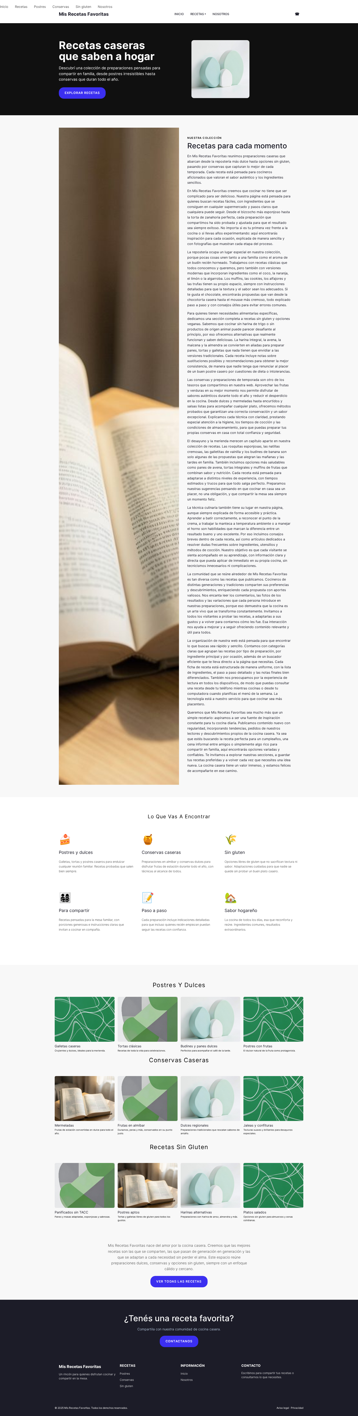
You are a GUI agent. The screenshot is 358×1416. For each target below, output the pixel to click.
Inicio (4, 7)
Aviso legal (283, 1407)
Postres (40, 7)
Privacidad (297, 1407)
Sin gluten (83, 7)
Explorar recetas (82, 93)
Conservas (60, 7)
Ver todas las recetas (179, 1281)
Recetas (21, 7)
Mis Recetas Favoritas (84, 14)
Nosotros (105, 7)
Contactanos (179, 1341)
